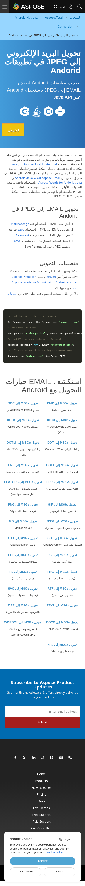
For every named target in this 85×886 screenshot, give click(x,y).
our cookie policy (52, 852)
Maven (51, 276)
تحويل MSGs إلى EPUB (62, 482)
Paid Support (41, 821)
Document (22, 235)
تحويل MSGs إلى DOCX (23, 420)
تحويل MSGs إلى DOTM (23, 442)
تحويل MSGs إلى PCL (62, 555)
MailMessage (20, 224)
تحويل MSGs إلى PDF (23, 555)
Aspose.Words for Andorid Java (60, 182)
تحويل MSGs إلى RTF (62, 588)
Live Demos (41, 808)
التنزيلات (12, 293)
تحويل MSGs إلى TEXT (62, 605)
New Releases (41, 787)
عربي (61, 6)
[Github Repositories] (61, 758)
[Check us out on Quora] (52, 758)
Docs (41, 801)
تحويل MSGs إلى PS (23, 571)
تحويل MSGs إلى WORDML (23, 622)
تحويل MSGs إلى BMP (62, 403)
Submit (43, 722)
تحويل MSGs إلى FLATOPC (23, 482)
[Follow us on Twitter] (24, 758)
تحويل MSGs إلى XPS (62, 644)
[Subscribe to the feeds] (70, 758)
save (21, 229)
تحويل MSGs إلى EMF (23, 465)
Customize (26, 871)
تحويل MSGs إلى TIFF (23, 605)
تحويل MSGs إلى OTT (23, 538)
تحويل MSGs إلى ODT (62, 538)
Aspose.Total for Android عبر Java (34, 164)
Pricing (41, 794)
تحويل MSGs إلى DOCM (62, 420)
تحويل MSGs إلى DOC (23, 403)
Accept (43, 861)
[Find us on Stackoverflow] (43, 758)
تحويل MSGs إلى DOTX (62, 465)
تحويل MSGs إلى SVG (23, 588)
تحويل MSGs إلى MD (23, 521)
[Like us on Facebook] (15, 758)
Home (41, 774)
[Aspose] (28, 6)
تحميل (13, 129)
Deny (59, 871)
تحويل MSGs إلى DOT (62, 442)
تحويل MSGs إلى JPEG (62, 521)
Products (41, 781)
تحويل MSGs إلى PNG (23, 504)
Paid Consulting (41, 828)
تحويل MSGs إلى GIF (62, 504)
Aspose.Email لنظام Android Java (37, 178)
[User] (70, 6)
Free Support (41, 815)
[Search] (79, 6)
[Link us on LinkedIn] (34, 758)
